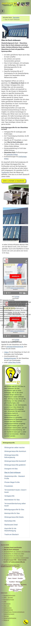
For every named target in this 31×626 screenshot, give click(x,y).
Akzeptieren (5, 325)
